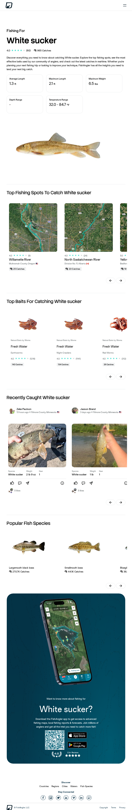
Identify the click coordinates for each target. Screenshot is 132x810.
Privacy (122, 807)
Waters (73, 786)
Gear (41, 471)
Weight (29, 471)
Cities (65, 786)
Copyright (104, 807)
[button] (110, 280)
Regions (55, 786)
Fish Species (86, 786)
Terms (113, 807)
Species (11, 471)
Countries (44, 786)
